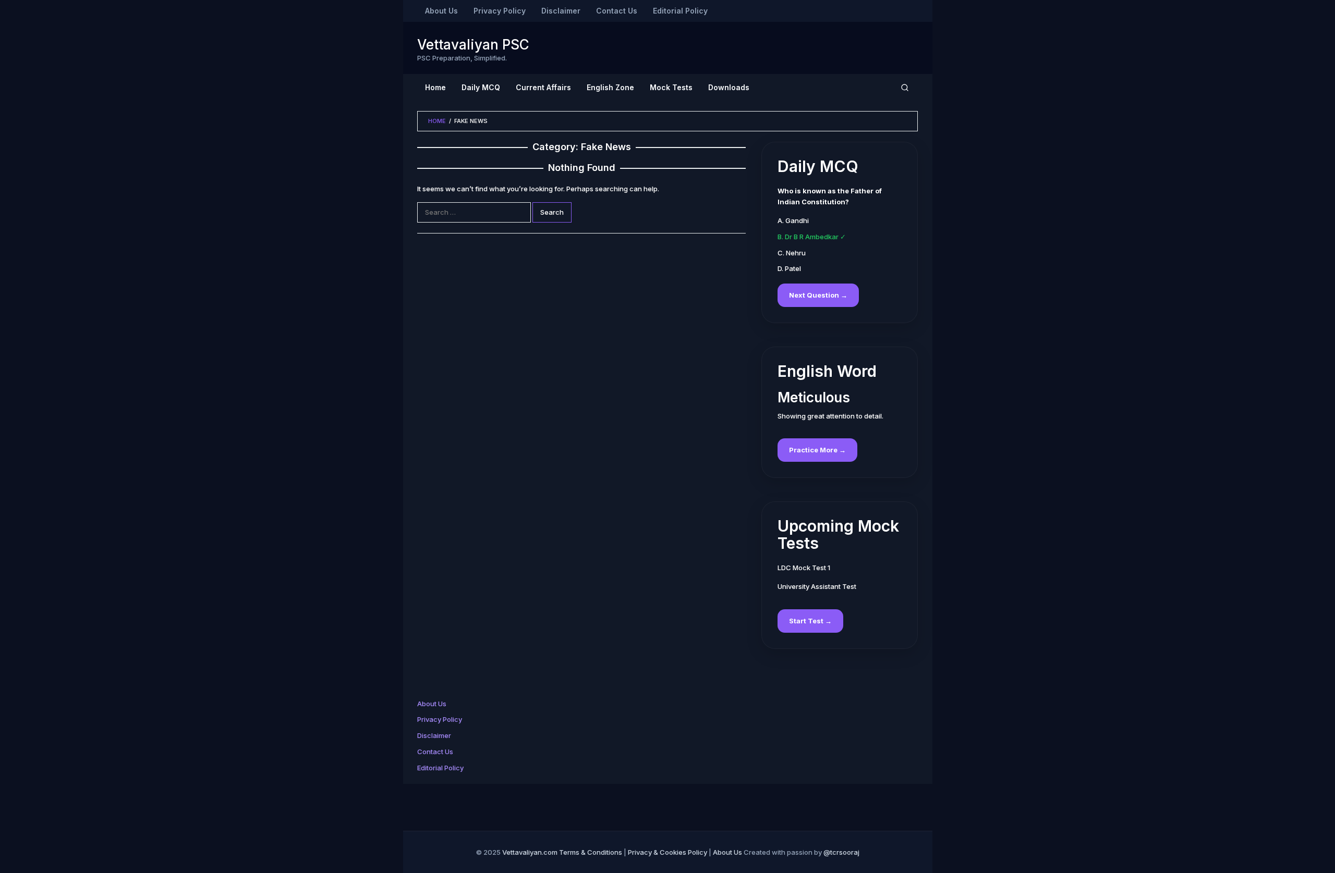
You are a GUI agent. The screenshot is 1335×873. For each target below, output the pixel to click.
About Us (431, 703)
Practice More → (817, 450)
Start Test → (810, 621)
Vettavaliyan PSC (473, 44)
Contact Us (435, 751)
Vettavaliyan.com (529, 852)
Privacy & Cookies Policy (667, 852)
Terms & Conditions (590, 852)
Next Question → (818, 295)
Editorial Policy (440, 768)
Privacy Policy (439, 719)
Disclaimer (434, 735)
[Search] (905, 88)
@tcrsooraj (841, 852)
